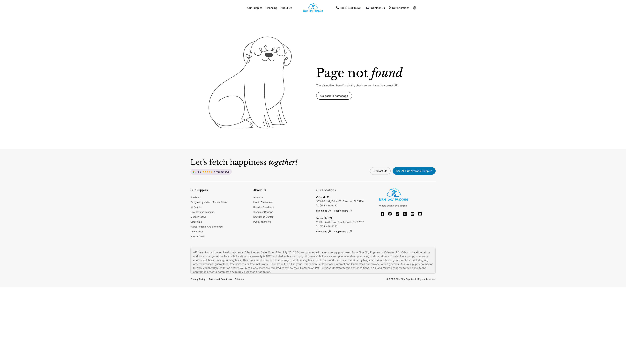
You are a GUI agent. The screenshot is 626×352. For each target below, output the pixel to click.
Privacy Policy (197, 279)
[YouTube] (420, 214)
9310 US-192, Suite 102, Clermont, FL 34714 (340, 201)
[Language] (414, 7)
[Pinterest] (412, 214)
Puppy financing (262, 221)
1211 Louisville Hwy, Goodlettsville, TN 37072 (340, 222)
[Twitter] (405, 214)
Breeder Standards (263, 207)
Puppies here (341, 210)
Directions (321, 210)
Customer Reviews (263, 212)
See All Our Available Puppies (414, 171)
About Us (286, 7)
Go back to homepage (334, 95)
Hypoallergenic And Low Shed (206, 226)
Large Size (196, 221)
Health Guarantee (262, 202)
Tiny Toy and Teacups (202, 212)
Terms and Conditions (220, 279)
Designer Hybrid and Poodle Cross (208, 202)
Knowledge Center (263, 216)
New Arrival (196, 231)
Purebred (195, 197)
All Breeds (195, 207)
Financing (271, 7)
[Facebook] (382, 214)
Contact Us (380, 171)
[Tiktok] (397, 214)
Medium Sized (198, 216)
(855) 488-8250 (328, 205)
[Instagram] (390, 214)
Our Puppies (254, 7)
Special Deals (197, 236)
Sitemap (239, 279)
